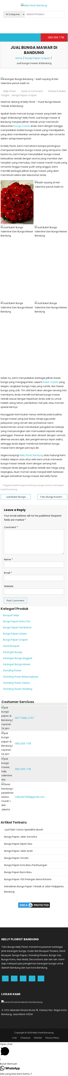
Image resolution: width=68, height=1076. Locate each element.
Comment (11, 527)
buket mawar (50, 382)
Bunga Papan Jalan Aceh (18, 851)
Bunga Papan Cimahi (16, 858)
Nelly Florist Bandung (31, 455)
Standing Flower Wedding (17, 689)
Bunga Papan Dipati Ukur (18, 843)
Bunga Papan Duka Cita (16, 621)
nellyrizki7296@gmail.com (30, 797)
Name (8, 559)
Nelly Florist (9, 91)
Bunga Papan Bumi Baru (18, 872)
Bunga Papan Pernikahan (17, 627)
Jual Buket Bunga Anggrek (18, 497)
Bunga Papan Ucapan (24, 95)
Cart (14, 1037)
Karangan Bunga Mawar (16, 664)
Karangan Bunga (12, 652)
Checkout (25, 1037)
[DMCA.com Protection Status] (34, 905)
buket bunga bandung (24, 485)
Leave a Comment (32, 91)
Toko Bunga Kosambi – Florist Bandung (53, 497)
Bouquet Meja (11, 615)
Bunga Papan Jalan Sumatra (20, 836)
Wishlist (38, 1037)
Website (8, 586)
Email (8, 572)
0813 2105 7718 (55, 37)
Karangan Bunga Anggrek (17, 658)
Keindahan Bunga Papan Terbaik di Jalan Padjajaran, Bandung (34, 889)
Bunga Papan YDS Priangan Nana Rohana (27, 879)
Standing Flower (12, 670)
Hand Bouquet (11, 646)
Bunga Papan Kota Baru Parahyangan (25, 865)
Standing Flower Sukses (16, 682)
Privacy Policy (52, 1037)
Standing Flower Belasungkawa (20, 676)
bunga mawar (22, 126)
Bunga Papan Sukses (15, 633)
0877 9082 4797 (24, 718)
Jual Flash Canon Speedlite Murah (23, 829)
